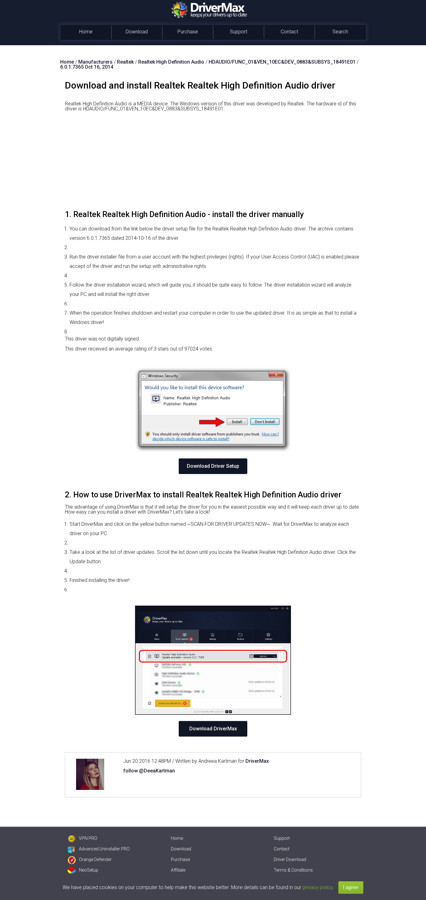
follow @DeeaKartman (149, 771)
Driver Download (290, 859)
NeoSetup (88, 870)
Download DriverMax (213, 729)
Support (238, 32)
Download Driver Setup (213, 466)
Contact (289, 32)
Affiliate (178, 870)
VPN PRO (88, 838)
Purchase (187, 32)
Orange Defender (95, 859)
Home (86, 32)
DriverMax (257, 761)
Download (137, 32)
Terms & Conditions (293, 870)
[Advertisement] (213, 163)
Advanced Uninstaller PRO (104, 849)
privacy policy (317, 887)
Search (340, 32)
